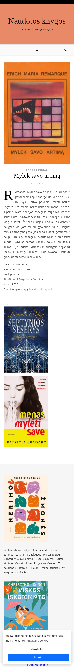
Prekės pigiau (51, 554)
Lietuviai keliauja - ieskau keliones (39, 567)
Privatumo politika (37, 664)
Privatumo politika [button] (37, 640)
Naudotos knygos (37, 21)
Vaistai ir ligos (23, 563)
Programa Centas (44, 563)
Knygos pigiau (37, 170)
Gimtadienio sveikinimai (19, 559)
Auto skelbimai (45, 559)
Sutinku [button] (38, 657)
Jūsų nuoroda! (12, 572)
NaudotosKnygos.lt (41, 289)
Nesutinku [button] (37, 649)
